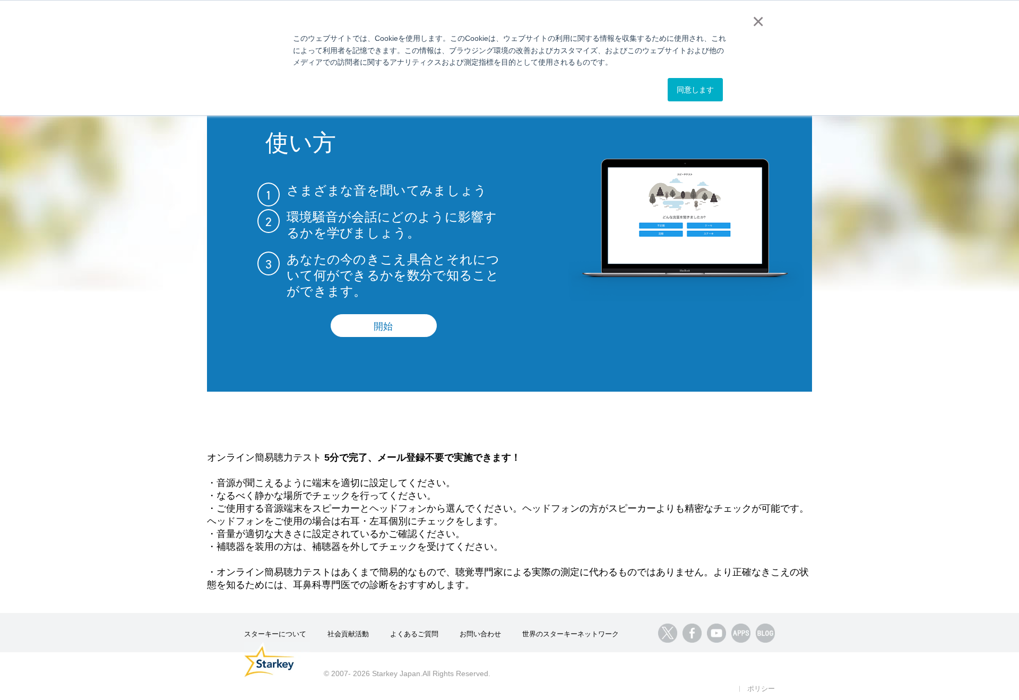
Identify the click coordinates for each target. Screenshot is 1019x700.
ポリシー (761, 689)
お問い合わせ (480, 634)
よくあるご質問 (414, 634)
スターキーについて (275, 634)
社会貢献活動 (348, 634)
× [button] (756, 21)
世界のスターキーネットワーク (570, 634)
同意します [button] (695, 89)
